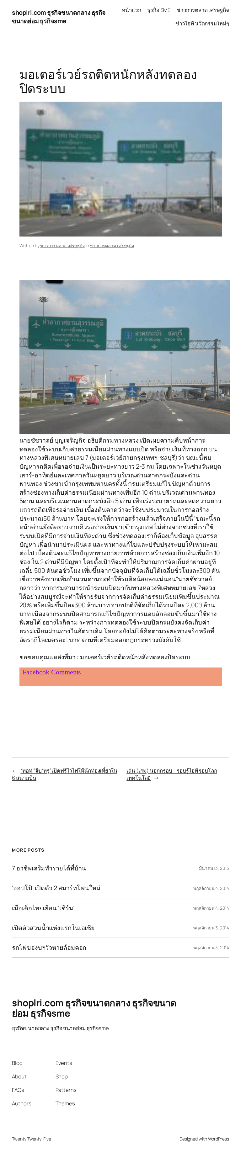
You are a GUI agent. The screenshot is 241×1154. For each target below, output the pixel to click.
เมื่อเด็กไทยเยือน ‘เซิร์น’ (43, 908)
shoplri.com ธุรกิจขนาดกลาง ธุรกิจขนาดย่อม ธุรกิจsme (59, 16)
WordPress (218, 1139)
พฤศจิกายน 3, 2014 (211, 928)
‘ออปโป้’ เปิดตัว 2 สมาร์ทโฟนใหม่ (56, 888)
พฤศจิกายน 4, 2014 (211, 888)
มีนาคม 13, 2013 (214, 868)
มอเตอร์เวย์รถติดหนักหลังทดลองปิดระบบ (135, 657)
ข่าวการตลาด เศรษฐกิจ (62, 245)
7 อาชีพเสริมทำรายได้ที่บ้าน (49, 868)
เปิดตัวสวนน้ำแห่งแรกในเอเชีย (53, 927)
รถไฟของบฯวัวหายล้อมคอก (49, 947)
